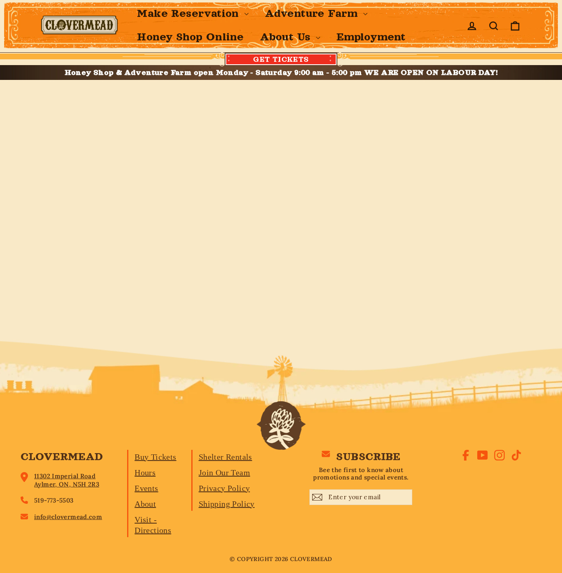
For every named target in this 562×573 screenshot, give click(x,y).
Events (146, 488)
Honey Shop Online (190, 37)
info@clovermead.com (68, 517)
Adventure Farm (313, 13)
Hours (145, 472)
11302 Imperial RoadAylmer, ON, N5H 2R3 (66, 480)
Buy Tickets (155, 456)
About (145, 503)
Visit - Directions (153, 525)
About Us (287, 37)
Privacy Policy (224, 488)
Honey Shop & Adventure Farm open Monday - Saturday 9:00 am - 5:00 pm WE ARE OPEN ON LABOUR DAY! (281, 72)
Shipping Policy (227, 503)
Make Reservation (189, 13)
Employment (371, 37)
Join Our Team (224, 472)
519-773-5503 (54, 500)
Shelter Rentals (225, 456)
